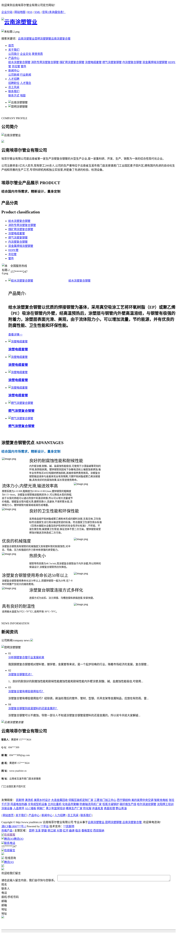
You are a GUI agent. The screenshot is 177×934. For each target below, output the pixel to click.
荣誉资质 (37, 53)
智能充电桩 (161, 800)
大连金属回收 (59, 800)
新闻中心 (13, 70)
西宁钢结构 (124, 800)
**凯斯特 (68, 826)
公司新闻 (13, 74)
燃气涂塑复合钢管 (21, 411)
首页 (11, 45)
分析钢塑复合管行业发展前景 (26, 657)
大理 (59, 830)
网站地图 (19, 12)
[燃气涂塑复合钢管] (20, 402)
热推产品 (6, 830)
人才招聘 (13, 78)
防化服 (87, 808)
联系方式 (13, 95)
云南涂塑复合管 (61, 38)
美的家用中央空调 (142, 800)
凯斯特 (20, 800)
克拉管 (16, 66)
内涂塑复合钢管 (132, 62)
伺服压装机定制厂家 (80, 800)
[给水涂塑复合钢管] (20, 280)
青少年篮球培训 (55, 808)
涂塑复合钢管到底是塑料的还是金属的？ (33, 708)
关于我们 (13, 49)
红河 (65, 830)
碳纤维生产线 (128, 804)
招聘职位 (13, 83)
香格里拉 (86, 830)
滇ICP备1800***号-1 (13, 826)
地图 (23, 95)
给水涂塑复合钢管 (19, 62)
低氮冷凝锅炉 (110, 804)
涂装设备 (6, 808)
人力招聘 (60, 815)
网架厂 (41, 808)
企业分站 (6, 12)
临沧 (78, 830)
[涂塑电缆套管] (18, 341)
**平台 (44, 826)
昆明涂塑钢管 (43, 38)
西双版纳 (98, 830)
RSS (29, 12)
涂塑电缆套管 (93, 62)
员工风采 (13, 87)
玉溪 (38, 830)
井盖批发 (97, 808)
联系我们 (13, 91)
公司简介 (13, 53)
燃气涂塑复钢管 (112, 62)
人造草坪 (18, 808)
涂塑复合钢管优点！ (20, 674)
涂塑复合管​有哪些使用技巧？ (26, 691)
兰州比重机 (55, 804)
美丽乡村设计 (42, 800)
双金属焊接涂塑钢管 (154, 62)
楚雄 (44, 830)
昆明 (31, 830)
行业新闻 (25, 74)
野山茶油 (121, 808)
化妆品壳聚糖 (70, 804)
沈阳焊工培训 (165, 804)
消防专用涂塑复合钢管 (45, 62)
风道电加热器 (18, 804)
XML (37, 12)
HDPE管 (13, 250)
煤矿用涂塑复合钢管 (71, 62)
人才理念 (25, 83)
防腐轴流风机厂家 (91, 804)
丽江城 (52, 830)
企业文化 (25, 53)
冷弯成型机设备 (37, 804)
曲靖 (71, 830)
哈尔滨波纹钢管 (146, 804)
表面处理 (109, 808)
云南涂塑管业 (26, 38)
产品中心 (13, 58)
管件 (23, 66)
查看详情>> (15, 334)
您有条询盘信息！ (54, 12)
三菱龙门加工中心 (105, 800)
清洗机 (29, 800)
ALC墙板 (30, 808)
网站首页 (8, 815)
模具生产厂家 (74, 808)
